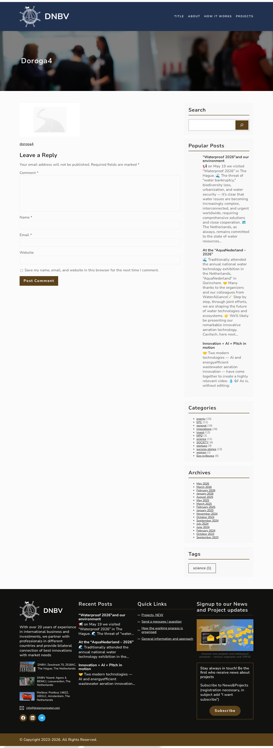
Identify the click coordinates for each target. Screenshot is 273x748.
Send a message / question (161, 622)
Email (26, 235)
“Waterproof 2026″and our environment (226, 159)
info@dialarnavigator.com (43, 708)
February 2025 (205, 507)
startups (201, 446)
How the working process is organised (162, 630)
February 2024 (205, 530)
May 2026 (202, 483)
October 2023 (205, 534)
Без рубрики (205, 456)
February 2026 (205, 490)
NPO (199, 435)
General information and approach (167, 639)
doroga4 (27, 144)
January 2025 (204, 510)
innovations (203, 429)
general (201, 425)
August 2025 (204, 497)
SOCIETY (202, 442)
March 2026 (204, 487)
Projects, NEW (152, 615)
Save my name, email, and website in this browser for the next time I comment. (92, 270)
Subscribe (225, 710)
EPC (199, 422)
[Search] (241, 125)
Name (26, 217)
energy (200, 419)
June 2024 (202, 527)
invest (200, 432)
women (201, 452)
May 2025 (202, 500)
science (201, 439)
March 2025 (204, 504)
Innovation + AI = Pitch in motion (224, 346)
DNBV (57, 16)
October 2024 (205, 517)
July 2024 (202, 524)
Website (27, 252)
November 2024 (206, 514)
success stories (206, 449)
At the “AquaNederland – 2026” (224, 252)
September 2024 (207, 520)
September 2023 (207, 537)
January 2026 (204, 493)
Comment (29, 172)
